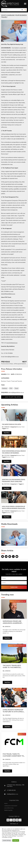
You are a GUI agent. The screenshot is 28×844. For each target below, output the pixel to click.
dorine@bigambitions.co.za (8, 294)
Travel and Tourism (16, 381)
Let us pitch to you (9, 808)
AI (17, 484)
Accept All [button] (15, 840)
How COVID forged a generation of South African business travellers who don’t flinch (13, 508)
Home (5, 803)
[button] (25, 3)
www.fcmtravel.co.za (11, 343)
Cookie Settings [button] (7, 840)
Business (4, 388)
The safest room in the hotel (11, 424)
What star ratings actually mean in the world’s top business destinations (14, 453)
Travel (16, 388)
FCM (11, 388)
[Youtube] (14, 820)
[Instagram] (20, 820)
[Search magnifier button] (25, 9)
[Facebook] (8, 820)
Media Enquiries (8, 810)
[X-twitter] (11, 820)
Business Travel (5, 381)
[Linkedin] (17, 820)
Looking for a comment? (10, 805)
